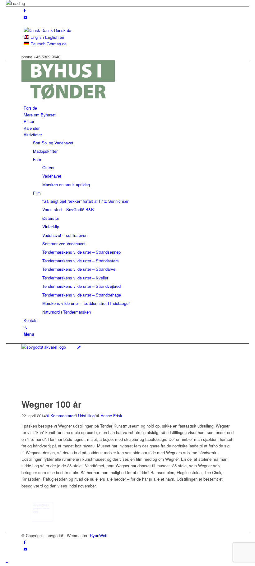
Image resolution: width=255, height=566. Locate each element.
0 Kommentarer (61, 416)
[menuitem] (129, 108)
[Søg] (25, 327)
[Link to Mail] (25, 17)
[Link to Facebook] (25, 10)
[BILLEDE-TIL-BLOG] (51, 347)
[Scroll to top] (7, 562)
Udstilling (86, 416)
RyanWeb (98, 535)
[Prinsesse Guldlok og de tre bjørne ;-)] (42, 511)
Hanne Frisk (111, 416)
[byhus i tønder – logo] (68, 101)
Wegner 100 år (51, 404)
